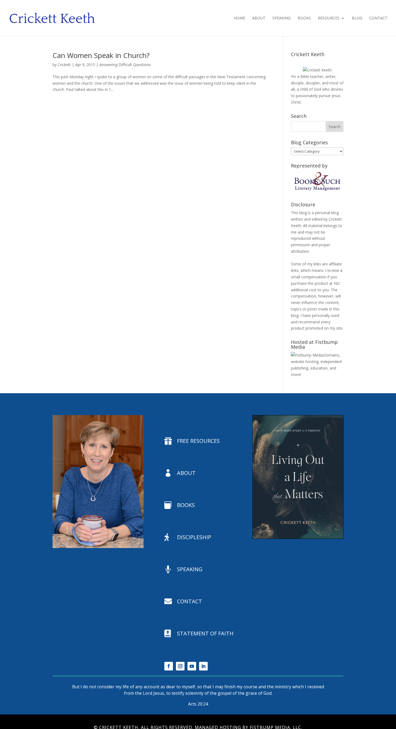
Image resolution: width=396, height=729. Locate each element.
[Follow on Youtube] (191, 666)
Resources (328, 18)
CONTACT (189, 601)
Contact (378, 18)
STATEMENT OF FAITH (205, 633)
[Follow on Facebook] (168, 666)
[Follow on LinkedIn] (203, 666)
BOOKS (186, 505)
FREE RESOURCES (198, 440)
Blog (357, 18)
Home (239, 18)
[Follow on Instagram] (180, 666)
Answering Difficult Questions (125, 64)
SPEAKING (190, 569)
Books (304, 18)
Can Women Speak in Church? (101, 55)
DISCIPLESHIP (194, 537)
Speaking (281, 18)
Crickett (64, 64)
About (258, 18)
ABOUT (186, 473)
